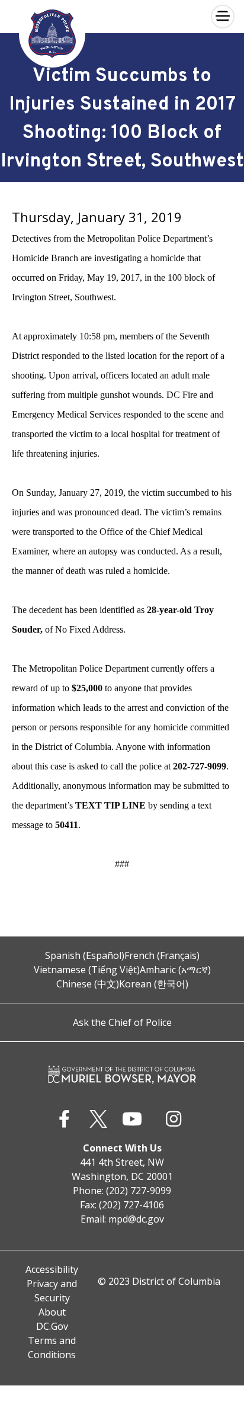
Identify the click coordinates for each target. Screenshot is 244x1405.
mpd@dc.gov (136, 1219)
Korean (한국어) (153, 983)
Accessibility (51, 1269)
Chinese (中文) (87, 983)
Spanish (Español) (84, 955)
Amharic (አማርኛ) (175, 969)
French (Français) (162, 955)
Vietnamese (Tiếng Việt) (87, 969)
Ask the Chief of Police (122, 1022)
